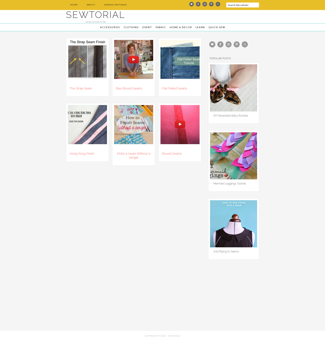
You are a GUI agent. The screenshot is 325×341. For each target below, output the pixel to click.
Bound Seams (172, 153)
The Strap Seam (81, 88)
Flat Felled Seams (174, 88)
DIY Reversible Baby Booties (230, 115)
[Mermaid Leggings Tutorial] (233, 178)
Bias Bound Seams (129, 88)
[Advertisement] (96, 304)
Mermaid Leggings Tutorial (229, 183)
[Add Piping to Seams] (233, 246)
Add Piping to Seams (226, 251)
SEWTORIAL (95, 14)
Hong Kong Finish (82, 153)
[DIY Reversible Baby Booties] (233, 110)
